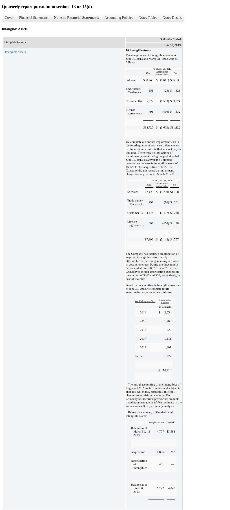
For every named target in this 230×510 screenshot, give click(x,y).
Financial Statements (33, 17)
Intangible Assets (15, 52)
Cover (9, 17)
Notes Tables (148, 17)
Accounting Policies (118, 17)
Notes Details (172, 17)
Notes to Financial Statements (76, 17)
